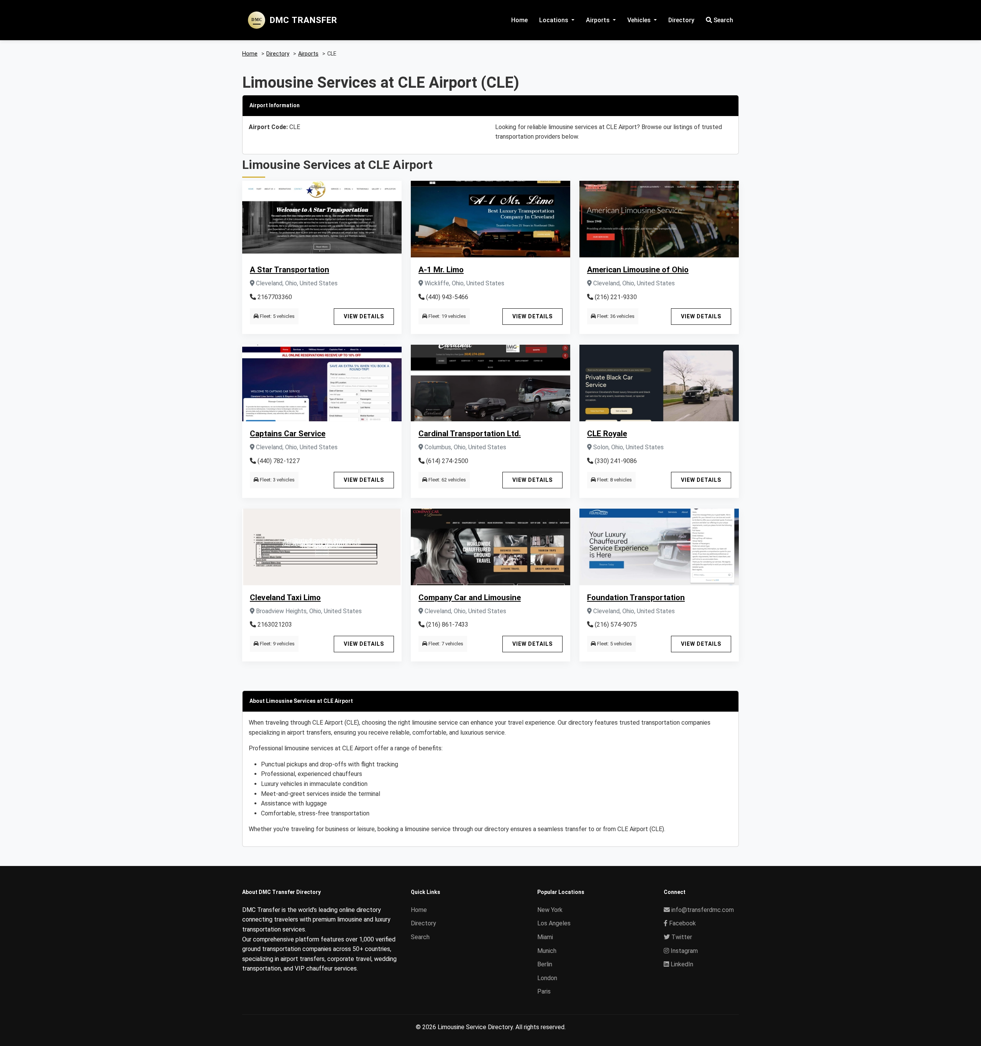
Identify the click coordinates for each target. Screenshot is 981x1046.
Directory (681, 20)
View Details (364, 316)
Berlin (544, 964)
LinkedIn (681, 964)
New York (550, 909)
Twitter (681, 937)
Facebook (682, 923)
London (547, 978)
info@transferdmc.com (702, 909)
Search (722, 20)
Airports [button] (598, 20)
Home (519, 20)
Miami (545, 937)
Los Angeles (554, 923)
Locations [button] (554, 20)
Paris (544, 991)
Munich (546, 950)
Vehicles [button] (639, 20)
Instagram (683, 950)
